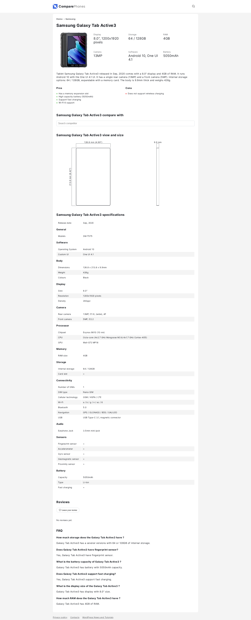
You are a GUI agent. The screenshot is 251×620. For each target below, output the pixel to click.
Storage (132, 34)
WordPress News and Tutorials (97, 617)
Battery (167, 52)
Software (133, 52)
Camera (97, 52)
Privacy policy (60, 617)
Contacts (74, 617)
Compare (72, 6)
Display (97, 34)
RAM (165, 34)
